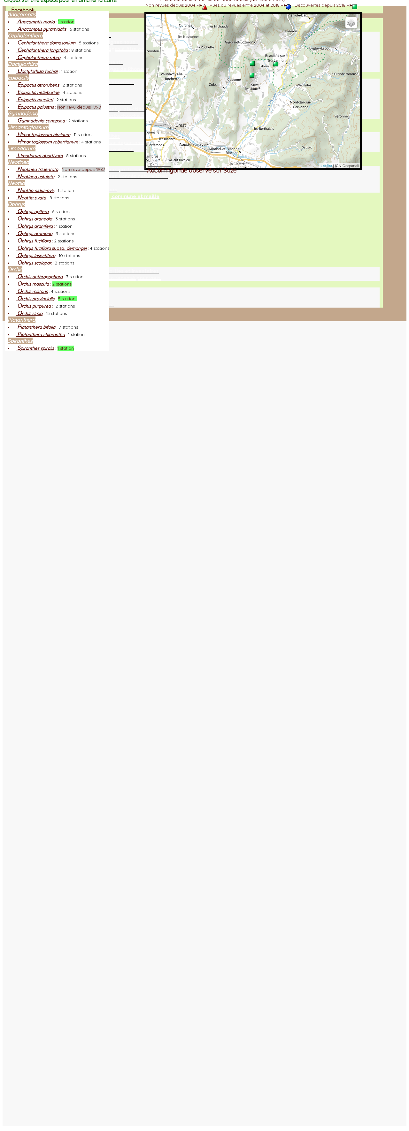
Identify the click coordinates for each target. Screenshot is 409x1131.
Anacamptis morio (35, 21)
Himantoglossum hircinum (43, 134)
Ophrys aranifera (34, 226)
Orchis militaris (32, 291)
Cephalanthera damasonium (45, 42)
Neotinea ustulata (35, 176)
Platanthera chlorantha (40, 334)
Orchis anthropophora (39, 276)
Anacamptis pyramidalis (41, 29)
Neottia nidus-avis (35, 190)
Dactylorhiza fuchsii (37, 71)
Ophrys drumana (34, 233)
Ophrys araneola (34, 218)
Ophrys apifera (32, 211)
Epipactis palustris (35, 107)
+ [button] (153, 21)
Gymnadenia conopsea (40, 120)
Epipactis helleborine (37, 92)
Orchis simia (29, 313)
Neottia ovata (31, 197)
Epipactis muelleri (34, 99)
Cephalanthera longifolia (42, 50)
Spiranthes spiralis (35, 348)
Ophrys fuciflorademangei (51, 248)
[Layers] (351, 22)
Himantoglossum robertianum (47, 141)
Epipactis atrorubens (37, 85)
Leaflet (326, 165)
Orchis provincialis (35, 298)
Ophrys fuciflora (33, 240)
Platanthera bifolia (35, 327)
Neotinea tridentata (37, 169)
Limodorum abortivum (39, 155)
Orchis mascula (32, 284)
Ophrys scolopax (33, 262)
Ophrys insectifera (35, 255)
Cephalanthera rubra (38, 57)
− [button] (153, 29)
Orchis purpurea (33, 306)
